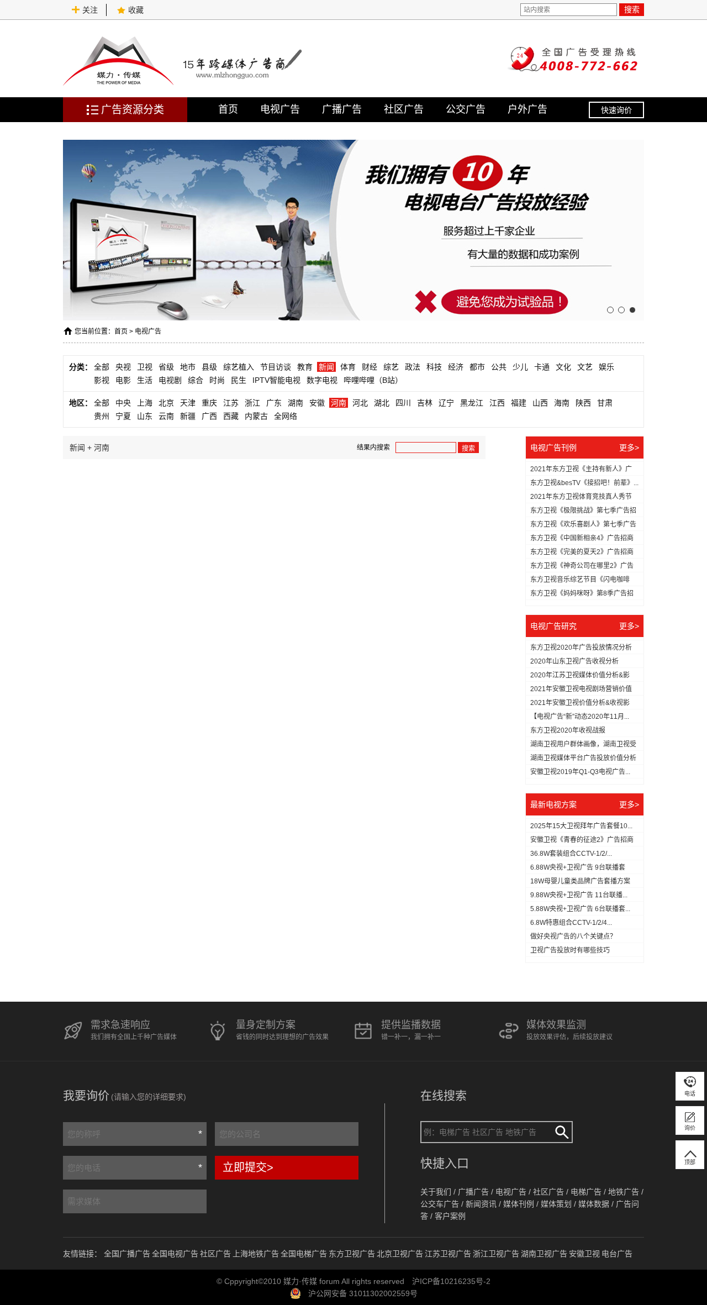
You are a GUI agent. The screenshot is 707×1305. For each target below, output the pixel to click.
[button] (610, 310)
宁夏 (123, 416)
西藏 (231, 416)
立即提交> (248, 1167)
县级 (209, 366)
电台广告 (617, 1253)
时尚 (217, 380)
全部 (101, 366)
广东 (274, 402)
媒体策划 (556, 1203)
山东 (144, 416)
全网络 (285, 416)
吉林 (424, 402)
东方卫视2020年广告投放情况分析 (581, 647)
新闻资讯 (481, 1203)
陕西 (583, 402)
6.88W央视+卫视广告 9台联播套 (577, 867)
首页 (228, 109)
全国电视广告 (175, 1253)
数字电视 (322, 380)
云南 (166, 416)
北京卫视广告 (400, 1253)
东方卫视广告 (352, 1253)
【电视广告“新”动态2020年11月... (579, 716)
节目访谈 (275, 366)
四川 (403, 402)
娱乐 (606, 366)
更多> (629, 447)
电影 (123, 380)
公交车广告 (439, 1203)
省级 (166, 366)
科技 (434, 366)
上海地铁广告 (256, 1253)
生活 (144, 380)
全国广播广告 (127, 1253)
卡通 (542, 366)
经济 (455, 366)
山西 (540, 402)
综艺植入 (238, 366)
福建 (518, 402)
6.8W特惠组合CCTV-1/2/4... (571, 923)
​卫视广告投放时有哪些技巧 (570, 950)
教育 (305, 366)
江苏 (231, 402)
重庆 (209, 402)
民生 (238, 380)
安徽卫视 (584, 1253)
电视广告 (280, 109)
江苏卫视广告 (448, 1253)
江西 (497, 402)
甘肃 (605, 402)
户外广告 (527, 109)
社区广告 (404, 109)
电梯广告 (586, 1191)
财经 (369, 366)
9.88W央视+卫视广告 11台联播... (578, 895)
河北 (360, 402)
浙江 (252, 402)
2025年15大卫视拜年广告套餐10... (581, 826)
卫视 (144, 366)
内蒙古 (256, 416)
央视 (123, 366)
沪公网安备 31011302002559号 (363, 1293)
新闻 (326, 366)
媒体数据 (593, 1203)
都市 (477, 366)
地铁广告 (623, 1191)
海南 (561, 402)
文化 (563, 366)
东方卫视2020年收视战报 (567, 730)
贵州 (101, 416)
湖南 (295, 402)
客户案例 (450, 1216)
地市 (188, 366)
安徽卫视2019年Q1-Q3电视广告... (580, 772)
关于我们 (435, 1191)
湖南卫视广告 (544, 1253)
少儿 (520, 366)
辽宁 (446, 402)
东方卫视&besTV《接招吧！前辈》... (584, 483)
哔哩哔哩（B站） (373, 380)
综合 (195, 380)
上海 (144, 402)
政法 (412, 366)
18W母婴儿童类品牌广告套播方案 (580, 881)
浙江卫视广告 (496, 1253)
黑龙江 (471, 402)
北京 (166, 402)
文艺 (585, 366)
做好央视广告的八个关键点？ (573, 936)
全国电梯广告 (304, 1253)
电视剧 (170, 380)
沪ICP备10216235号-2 (451, 1281)
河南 (338, 402)
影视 (101, 380)
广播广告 (342, 109)
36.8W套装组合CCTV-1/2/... (571, 853)
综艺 (391, 366)
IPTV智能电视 (276, 380)
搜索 (632, 9)
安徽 (317, 402)
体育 (348, 366)
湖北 (381, 402)
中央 (123, 402)
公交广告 (466, 109)
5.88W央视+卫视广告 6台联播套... (580, 909)
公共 (498, 366)
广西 (209, 416)
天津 (188, 402)
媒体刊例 (518, 1203)
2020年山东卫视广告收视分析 (574, 661)
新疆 (188, 416)
